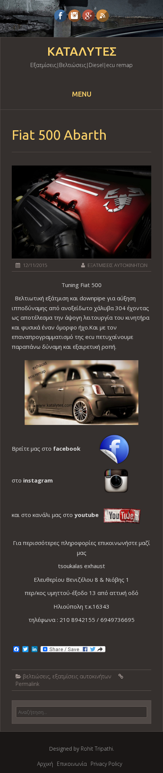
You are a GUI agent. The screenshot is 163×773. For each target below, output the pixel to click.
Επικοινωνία (72, 763)
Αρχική (45, 763)
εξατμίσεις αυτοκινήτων (81, 676)
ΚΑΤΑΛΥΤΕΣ (81, 51)
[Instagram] (74, 15)
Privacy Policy (106, 763)
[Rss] (102, 15)
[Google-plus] (88, 15)
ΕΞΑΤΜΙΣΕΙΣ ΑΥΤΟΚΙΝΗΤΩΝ (117, 265)
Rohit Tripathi (97, 748)
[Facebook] (60, 15)
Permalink (27, 683)
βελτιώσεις (36, 676)
